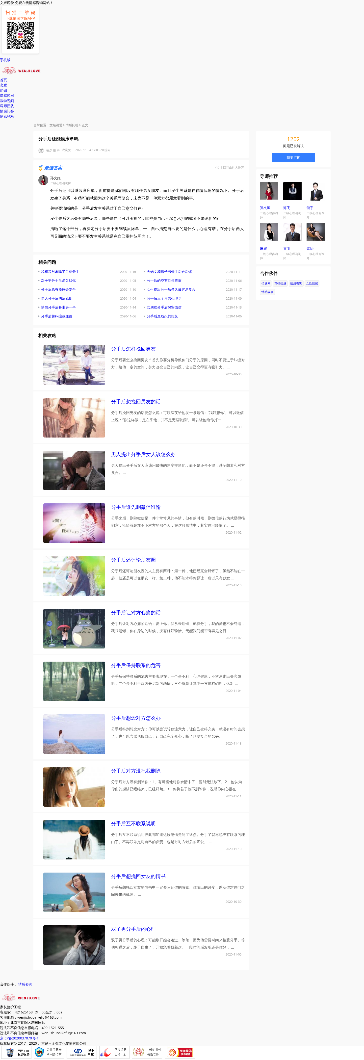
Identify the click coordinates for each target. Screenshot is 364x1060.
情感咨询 (296, 283)
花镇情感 (280, 283)
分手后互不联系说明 (133, 823)
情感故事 (267, 292)
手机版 (5, 59)
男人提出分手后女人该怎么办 (143, 454)
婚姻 (3, 90)
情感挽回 (7, 95)
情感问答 (7, 111)
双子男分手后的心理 (133, 929)
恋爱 (3, 85)
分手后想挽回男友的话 (136, 401)
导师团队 (7, 105)
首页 (3, 80)
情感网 (265, 283)
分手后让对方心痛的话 (136, 612)
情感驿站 (7, 116)
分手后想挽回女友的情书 (138, 876)
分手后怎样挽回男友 (133, 348)
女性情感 (312, 283)
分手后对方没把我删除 (136, 770)
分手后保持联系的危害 (136, 665)
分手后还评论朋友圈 (133, 559)
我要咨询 (293, 157)
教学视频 (7, 100)
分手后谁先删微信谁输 (136, 507)
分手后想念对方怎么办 (136, 718)
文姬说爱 (56, 125)
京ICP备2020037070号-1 (19, 1038)
